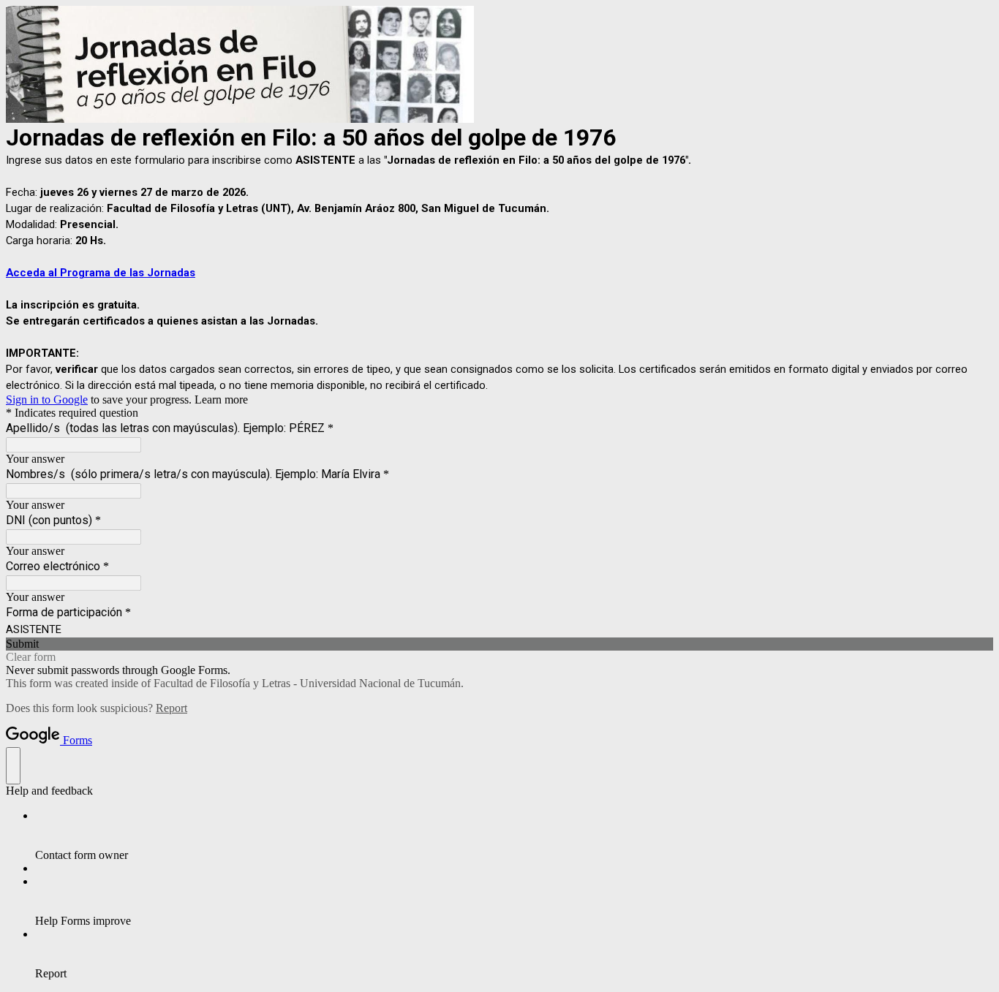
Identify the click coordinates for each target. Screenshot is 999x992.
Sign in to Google (47, 399)
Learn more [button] (221, 399)
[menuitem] (514, 835)
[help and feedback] (13, 765)
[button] (499, 644)
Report (171, 708)
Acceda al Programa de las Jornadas (100, 272)
